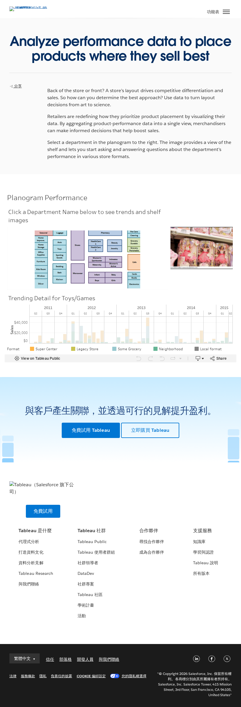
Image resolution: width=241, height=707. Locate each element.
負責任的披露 (61, 675)
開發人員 (85, 659)
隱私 (42, 675)
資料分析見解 (31, 562)
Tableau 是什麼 (35, 530)
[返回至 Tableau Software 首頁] (30, 6)
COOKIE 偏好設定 (91, 675)
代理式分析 (29, 541)
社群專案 (86, 584)
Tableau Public (92, 541)
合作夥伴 (148, 530)
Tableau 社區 (90, 594)
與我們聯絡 (29, 584)
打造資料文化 (31, 552)
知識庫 (199, 541)
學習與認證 (203, 552)
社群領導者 (88, 562)
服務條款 (28, 675)
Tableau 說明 (205, 562)
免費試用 (43, 511)
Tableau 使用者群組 (96, 552)
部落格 (65, 659)
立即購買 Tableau (150, 430)
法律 (12, 675)
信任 (50, 659)
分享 (17, 86)
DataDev (86, 573)
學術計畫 (86, 605)
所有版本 (201, 573)
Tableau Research (36, 573)
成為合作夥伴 (151, 552)
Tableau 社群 (92, 530)
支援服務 (202, 530)
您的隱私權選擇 (134, 675)
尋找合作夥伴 (151, 541)
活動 (82, 615)
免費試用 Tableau (91, 430)
